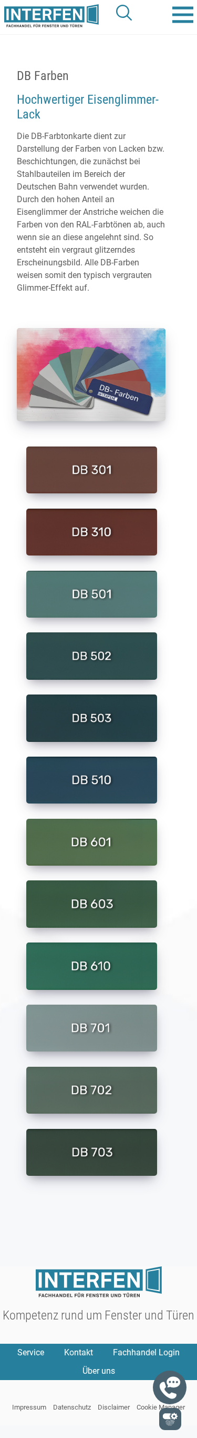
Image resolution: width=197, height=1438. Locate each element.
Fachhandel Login (146, 1352)
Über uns (98, 1371)
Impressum (29, 1407)
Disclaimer (114, 1407)
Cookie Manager (161, 1407)
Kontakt (78, 1352)
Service (30, 1352)
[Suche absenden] (124, 13)
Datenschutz (72, 1407)
